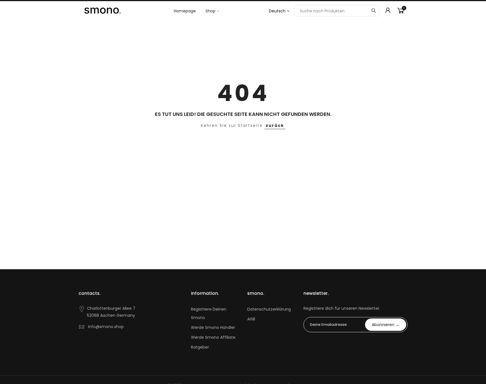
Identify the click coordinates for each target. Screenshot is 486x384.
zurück (275, 125)
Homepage (185, 11)
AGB (251, 319)
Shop (210, 11)
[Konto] (388, 10)
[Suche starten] (373, 11)
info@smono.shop (106, 326)
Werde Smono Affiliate (213, 337)
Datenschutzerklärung (269, 309)
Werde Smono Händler (213, 327)
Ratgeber (200, 347)
